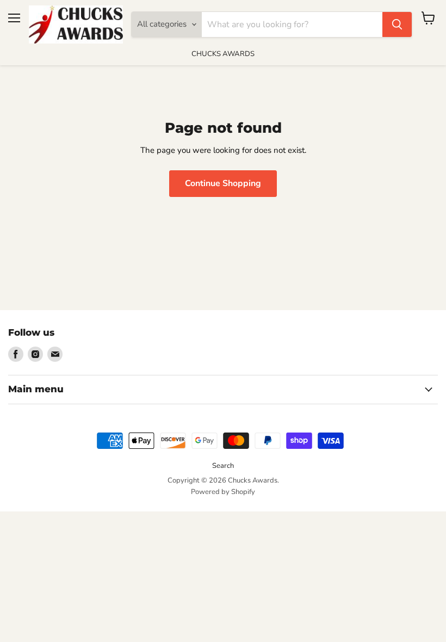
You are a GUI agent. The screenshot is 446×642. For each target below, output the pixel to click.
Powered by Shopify (223, 492)
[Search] (397, 24)
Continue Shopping (223, 183)
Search (223, 466)
